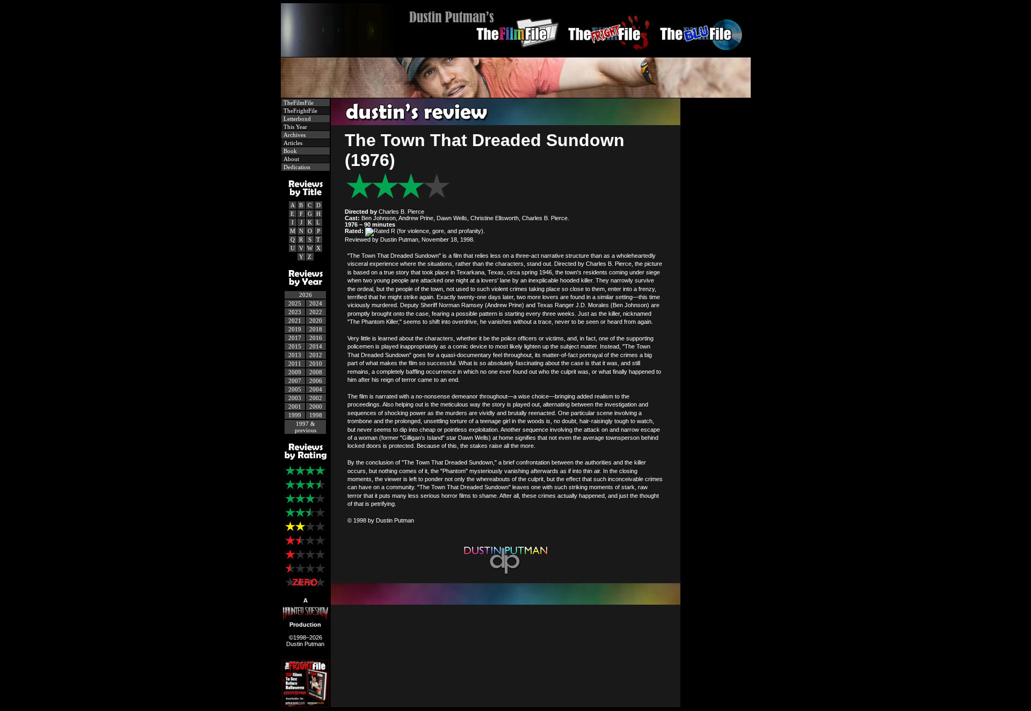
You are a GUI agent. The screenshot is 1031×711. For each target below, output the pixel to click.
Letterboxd (296, 118)
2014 (315, 346)
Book (289, 151)
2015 (294, 346)
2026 (305, 295)
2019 (294, 329)
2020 (315, 320)
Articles (292, 143)
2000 (315, 406)
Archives (294, 135)
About (290, 159)
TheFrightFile (299, 110)
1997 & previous (305, 426)
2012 (315, 355)
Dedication (296, 167)
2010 (315, 363)
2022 (315, 312)
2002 (315, 398)
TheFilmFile (298, 102)
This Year (294, 127)
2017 (294, 338)
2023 (294, 312)
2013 (294, 355)
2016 (315, 338)
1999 (294, 415)
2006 (315, 381)
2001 (294, 406)
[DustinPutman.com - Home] (516, 54)
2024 (315, 303)
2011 (294, 363)
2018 (315, 329)
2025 (294, 303)
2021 (294, 320)
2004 (315, 389)
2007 (294, 381)
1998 (315, 415)
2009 (294, 372)
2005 (294, 389)
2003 (294, 398)
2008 (315, 372)
